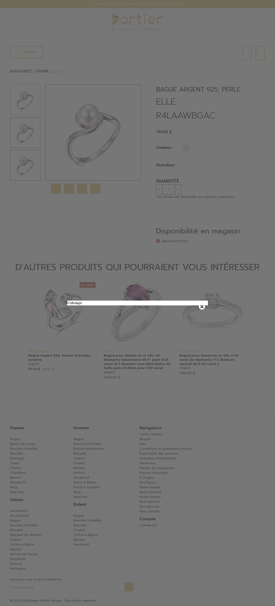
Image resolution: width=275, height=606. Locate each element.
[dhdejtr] (137, 303)
